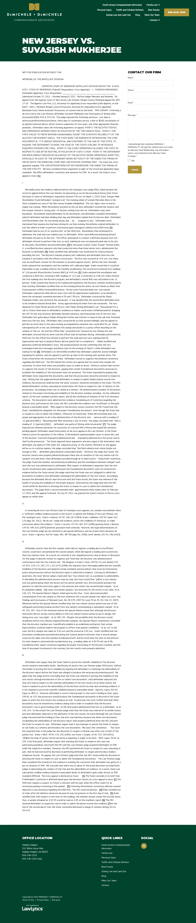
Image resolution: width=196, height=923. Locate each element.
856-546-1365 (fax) (32, 858)
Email (131, 102)
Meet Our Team (152, 14)
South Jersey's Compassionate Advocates (122, 4)
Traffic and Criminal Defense (129, 9)
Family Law (152, 4)
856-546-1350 (177, 12)
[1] (39, 175)
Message (132, 115)
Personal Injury (104, 9)
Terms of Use (28, 900)
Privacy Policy (43, 900)
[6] (38, 351)
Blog (137, 14)
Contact (154, 20)
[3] (68, 244)
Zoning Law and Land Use (118, 14)
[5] (79, 272)
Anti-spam (56, 900)
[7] (104, 424)
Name (131, 77)
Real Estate (154, 9)
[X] (144, 846)
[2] (111, 227)
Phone (131, 90)
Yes (133, 160)
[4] (46, 251)
